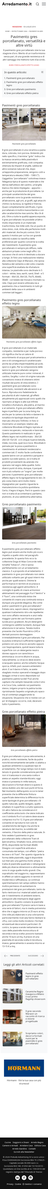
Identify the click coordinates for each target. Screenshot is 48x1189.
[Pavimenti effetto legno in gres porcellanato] (12, 976)
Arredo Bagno (37, 1142)
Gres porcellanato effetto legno (24, 65)
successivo (33, 956)
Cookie (18, 1184)
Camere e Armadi (10, 1145)
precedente (15, 956)
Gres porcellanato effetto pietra (22, 93)
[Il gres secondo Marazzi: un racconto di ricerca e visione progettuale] (12, 1017)
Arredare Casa (26, 1145)
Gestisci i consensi (33, 1184)
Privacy (10, 1184)
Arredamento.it (16, 4)
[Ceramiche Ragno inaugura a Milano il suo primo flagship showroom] (12, 996)
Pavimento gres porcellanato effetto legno (24, 84)
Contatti (32, 1148)
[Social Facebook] (24, 1177)
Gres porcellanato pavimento (21, 89)
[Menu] (44, 4)
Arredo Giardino (19, 1148)
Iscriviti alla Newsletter (24, 1152)
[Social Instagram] (30, 1177)
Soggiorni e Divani (21, 1142)
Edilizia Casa (40, 1145)
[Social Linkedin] (17, 1177)
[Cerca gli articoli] (37, 4)
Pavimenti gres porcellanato (20, 78)
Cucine (8, 1142)
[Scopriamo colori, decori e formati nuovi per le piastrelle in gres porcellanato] (12, 1039)
